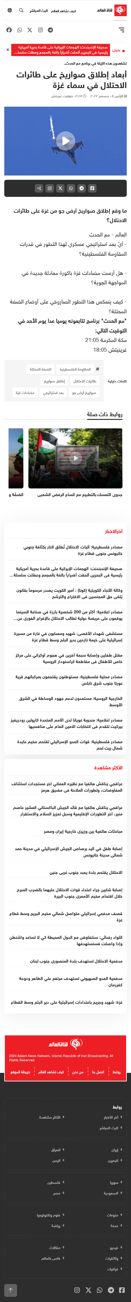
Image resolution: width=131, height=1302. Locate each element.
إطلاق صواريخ (54, 380)
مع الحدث (99, 233)
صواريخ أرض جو (84, 392)
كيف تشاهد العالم (63, 10)
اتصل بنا (98, 1071)
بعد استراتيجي (53, 392)
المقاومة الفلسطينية (75, 368)
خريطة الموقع (20, 1071)
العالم (121, 233)
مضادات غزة (25, 392)
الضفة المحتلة (40, 368)
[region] (65, 141)
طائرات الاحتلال (84, 380)
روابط (117, 1071)
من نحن (77, 1071)
